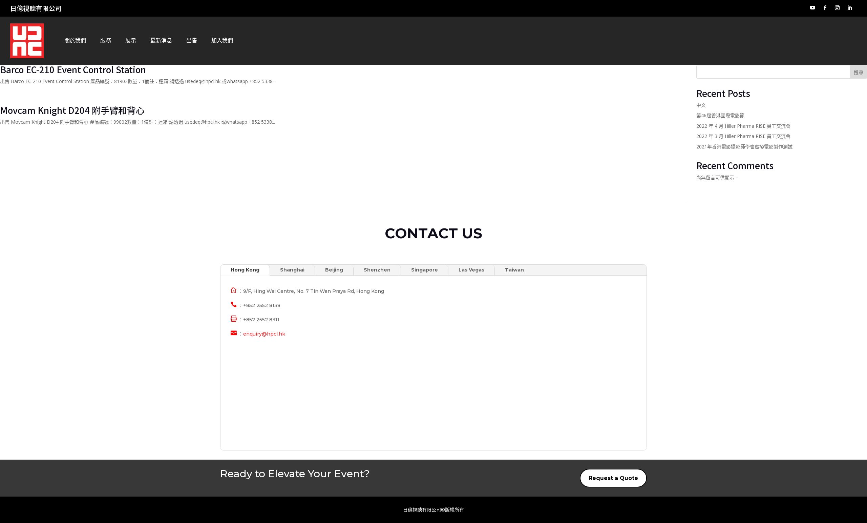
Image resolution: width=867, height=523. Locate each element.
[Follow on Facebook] (825, 8)
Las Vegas (471, 270)
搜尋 (858, 72)
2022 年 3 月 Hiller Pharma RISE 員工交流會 (743, 136)
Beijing (334, 270)
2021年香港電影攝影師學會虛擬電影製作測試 (744, 146)
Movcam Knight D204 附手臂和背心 (72, 110)
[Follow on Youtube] (812, 8)
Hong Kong (245, 270)
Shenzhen (377, 270)
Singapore (424, 270)
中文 (701, 105)
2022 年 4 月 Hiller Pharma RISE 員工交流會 (743, 126)
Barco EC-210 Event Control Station (73, 69)
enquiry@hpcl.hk (264, 334)
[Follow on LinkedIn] (849, 8)
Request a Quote (613, 478)
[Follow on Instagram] (837, 8)
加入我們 (222, 40)
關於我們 (75, 40)
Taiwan (514, 270)
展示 (130, 40)
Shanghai (292, 270)
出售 (191, 40)
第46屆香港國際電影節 (720, 115)
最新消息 (161, 40)
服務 (105, 40)
